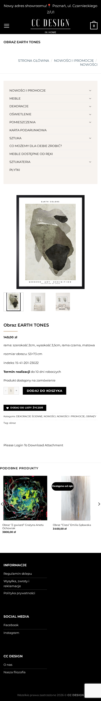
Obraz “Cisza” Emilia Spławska (72, 525)
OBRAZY (91, 416)
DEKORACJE (19, 106)
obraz (12, 422)
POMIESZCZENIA (22, 122)
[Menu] (7, 26)
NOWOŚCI (88, 64)
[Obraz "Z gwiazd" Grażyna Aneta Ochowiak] (25, 498)
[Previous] (11, 242)
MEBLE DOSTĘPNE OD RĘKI (31, 154)
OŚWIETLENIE (20, 114)
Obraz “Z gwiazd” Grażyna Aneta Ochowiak (22, 526)
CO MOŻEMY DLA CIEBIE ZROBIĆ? (35, 146)
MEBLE (15, 98)
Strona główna (33, 60)
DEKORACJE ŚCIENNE (29, 416)
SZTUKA (15, 138)
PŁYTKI (14, 170)
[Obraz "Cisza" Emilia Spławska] (76, 498)
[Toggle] (90, 90)
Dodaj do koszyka (44, 391)
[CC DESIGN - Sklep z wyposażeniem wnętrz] (50, 26)
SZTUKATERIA (19, 162)
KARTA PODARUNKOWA (28, 130)
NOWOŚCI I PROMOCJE (74, 60)
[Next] (89, 242)
